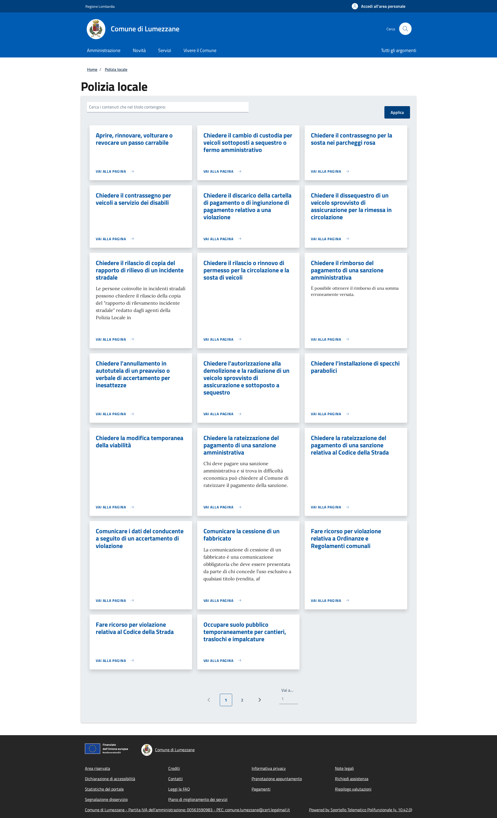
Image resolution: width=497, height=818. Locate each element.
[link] (116, 171)
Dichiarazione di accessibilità (110, 779)
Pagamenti (261, 789)
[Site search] (405, 29)
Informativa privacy (269, 768)
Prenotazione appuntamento (277, 779)
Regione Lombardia (100, 6)
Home (92, 69)
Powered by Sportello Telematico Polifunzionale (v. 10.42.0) (360, 810)
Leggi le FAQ (179, 789)
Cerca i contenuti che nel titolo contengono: (127, 107)
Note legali (344, 768)
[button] (379, 6)
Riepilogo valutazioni (353, 789)
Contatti (175, 779)
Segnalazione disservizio (106, 799)
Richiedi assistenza (351, 779)
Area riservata (97, 768)
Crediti (174, 768)
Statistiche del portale (104, 789)
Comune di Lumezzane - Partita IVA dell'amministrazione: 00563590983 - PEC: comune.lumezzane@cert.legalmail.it (187, 810)
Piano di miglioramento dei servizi (198, 799)
